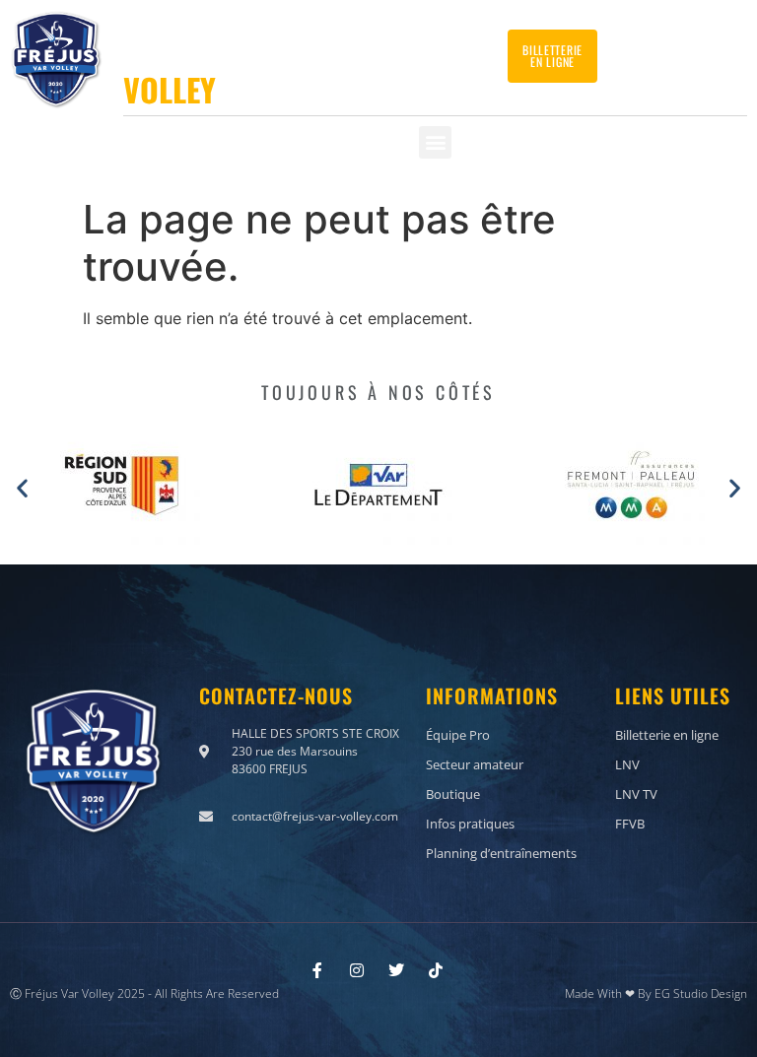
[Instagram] (449, 49)
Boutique (453, 794)
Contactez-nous (675, 48)
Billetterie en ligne (667, 735)
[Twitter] (422, 49)
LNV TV (636, 794)
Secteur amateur (474, 764)
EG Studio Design (700, 993)
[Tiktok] (476, 49)
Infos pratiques (470, 823)
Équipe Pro (458, 735)
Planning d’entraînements (501, 853)
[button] (435, 142)
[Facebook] (394, 49)
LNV (627, 764)
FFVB (630, 823)
